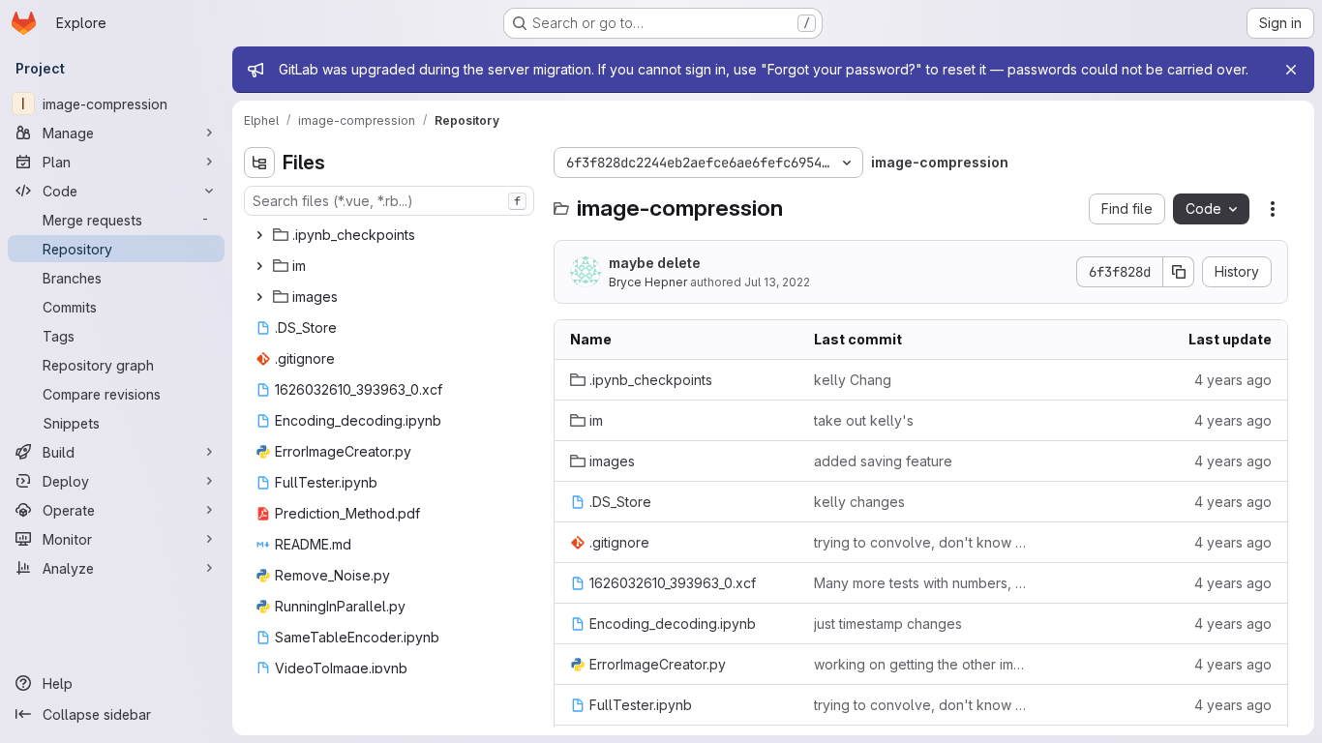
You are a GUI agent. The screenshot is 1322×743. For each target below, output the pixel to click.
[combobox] (389, 201)
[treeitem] (391, 235)
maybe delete (655, 262)
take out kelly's (864, 420)
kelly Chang (852, 380)
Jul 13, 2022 (777, 282)
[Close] (1291, 69)
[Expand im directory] (259, 266)
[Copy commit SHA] (1178, 271)
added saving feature (883, 461)
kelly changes (859, 501)
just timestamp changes (888, 623)
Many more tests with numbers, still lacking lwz (920, 583)
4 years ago (1233, 380)
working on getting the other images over (920, 664)
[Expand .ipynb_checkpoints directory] (259, 235)
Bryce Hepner (648, 282)
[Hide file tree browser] (259, 162)
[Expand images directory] (259, 297)
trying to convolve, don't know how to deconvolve (920, 542)
